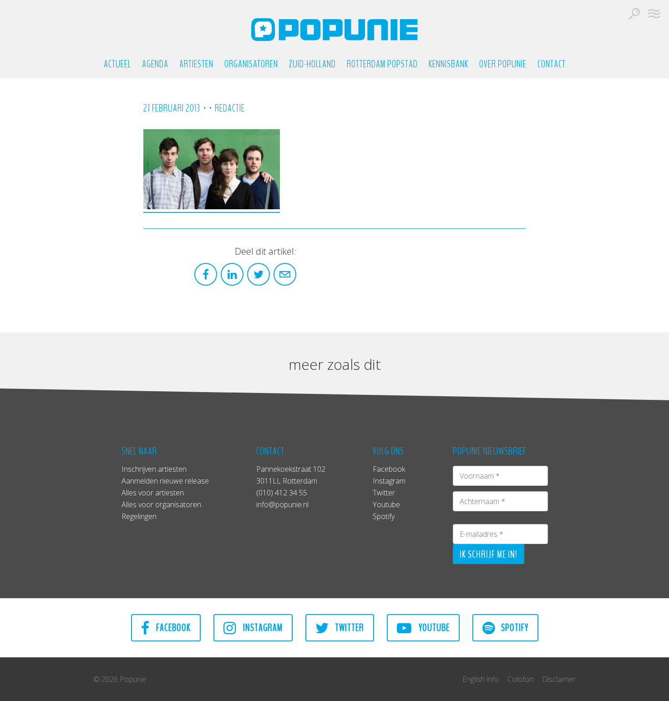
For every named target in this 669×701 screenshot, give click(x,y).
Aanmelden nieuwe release (165, 481)
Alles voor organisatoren (161, 504)
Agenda (155, 64)
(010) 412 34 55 (281, 493)
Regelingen (139, 516)
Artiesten (196, 64)
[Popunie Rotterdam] (334, 29)
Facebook (389, 469)
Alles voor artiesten (153, 493)
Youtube (386, 504)
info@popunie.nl (282, 504)
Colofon (520, 679)
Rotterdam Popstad (382, 64)
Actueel (117, 64)
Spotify (384, 516)
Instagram (389, 481)
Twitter (384, 493)
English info (480, 679)
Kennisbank (448, 64)
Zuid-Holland (312, 64)
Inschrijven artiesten (154, 469)
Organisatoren (251, 64)
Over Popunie (503, 64)
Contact (551, 64)
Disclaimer (559, 679)
